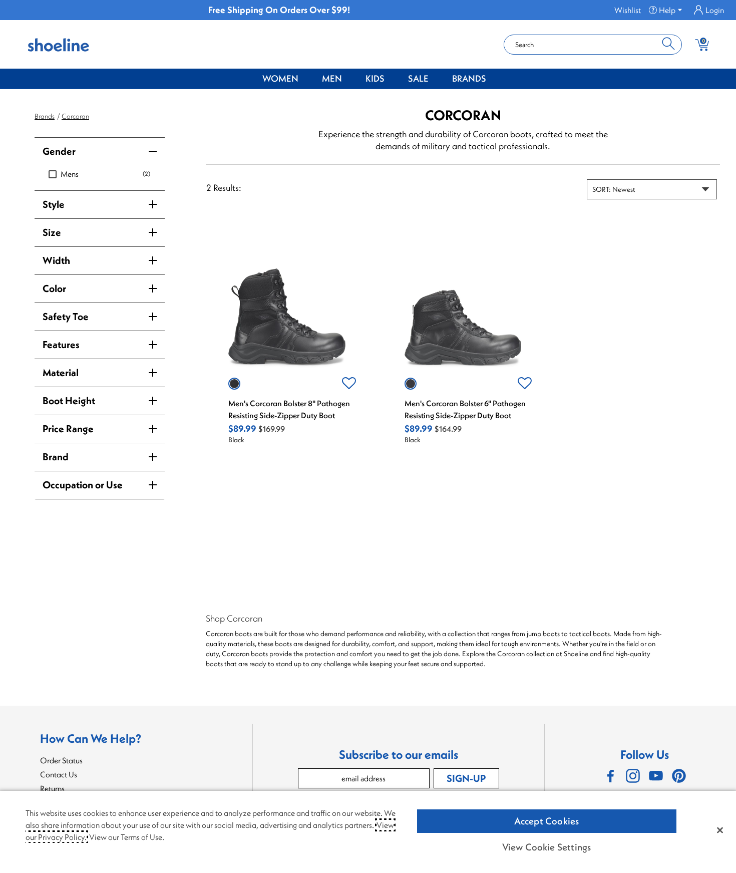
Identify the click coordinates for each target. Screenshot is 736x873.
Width (56, 260)
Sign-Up (466, 778)
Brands (469, 78)
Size (52, 232)
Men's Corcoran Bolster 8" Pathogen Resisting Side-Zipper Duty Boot (289, 409)
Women (280, 78)
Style (54, 204)
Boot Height (69, 400)
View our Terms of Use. (126, 837)
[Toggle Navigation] (306, 79)
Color (54, 288)
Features (61, 344)
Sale (418, 78)
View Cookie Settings (546, 847)
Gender (59, 151)
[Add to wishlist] (348, 384)
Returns (52, 788)
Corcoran (75, 116)
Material (61, 372)
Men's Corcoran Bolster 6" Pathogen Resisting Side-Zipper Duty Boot (465, 409)
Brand (56, 456)
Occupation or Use (83, 484)
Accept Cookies (546, 821)
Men (332, 78)
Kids (375, 78)
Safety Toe (66, 316)
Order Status (61, 760)
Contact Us (58, 774)
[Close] (720, 830)
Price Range (68, 428)
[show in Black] (234, 384)
